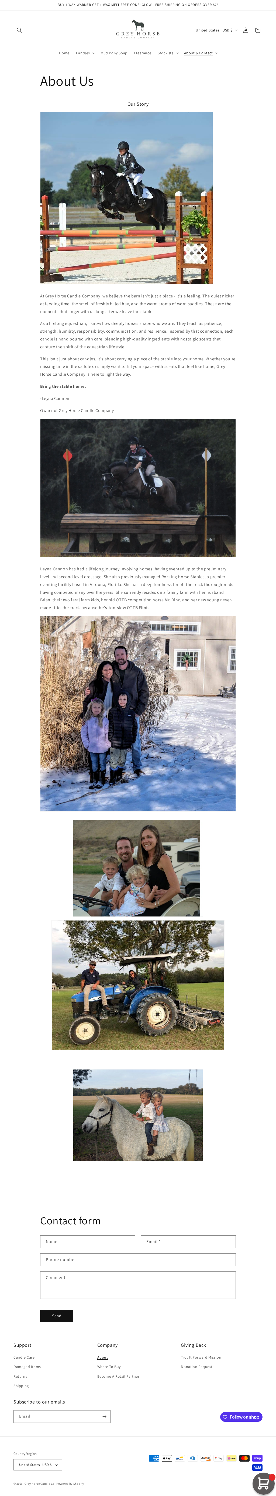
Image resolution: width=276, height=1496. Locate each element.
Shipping (21, 1385)
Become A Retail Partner (118, 1376)
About (102, 1357)
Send (56, 1315)
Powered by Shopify (70, 1484)
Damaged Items (27, 1366)
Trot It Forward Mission (201, 1357)
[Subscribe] (104, 1416)
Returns (20, 1376)
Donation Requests (197, 1366)
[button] (19, 30)
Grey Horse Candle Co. (40, 1484)
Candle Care (24, 1357)
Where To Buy (109, 1366)
